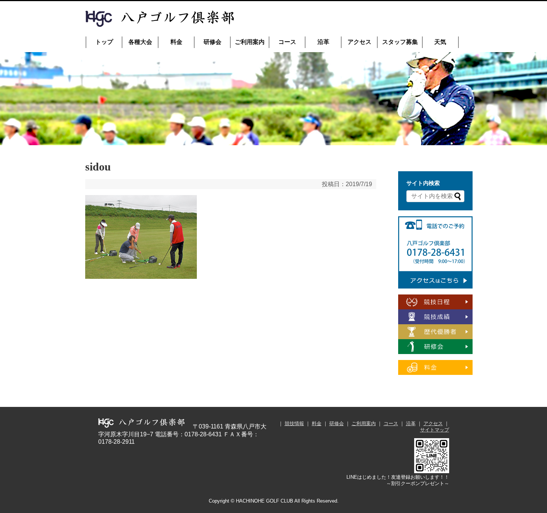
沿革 (323, 42)
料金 (176, 42)
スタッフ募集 (400, 42)
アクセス (359, 42)
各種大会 (140, 42)
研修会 (212, 42)
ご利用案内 (250, 42)
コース (287, 42)
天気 (440, 42)
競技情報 (294, 423)
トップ (104, 42)
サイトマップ (434, 430)
